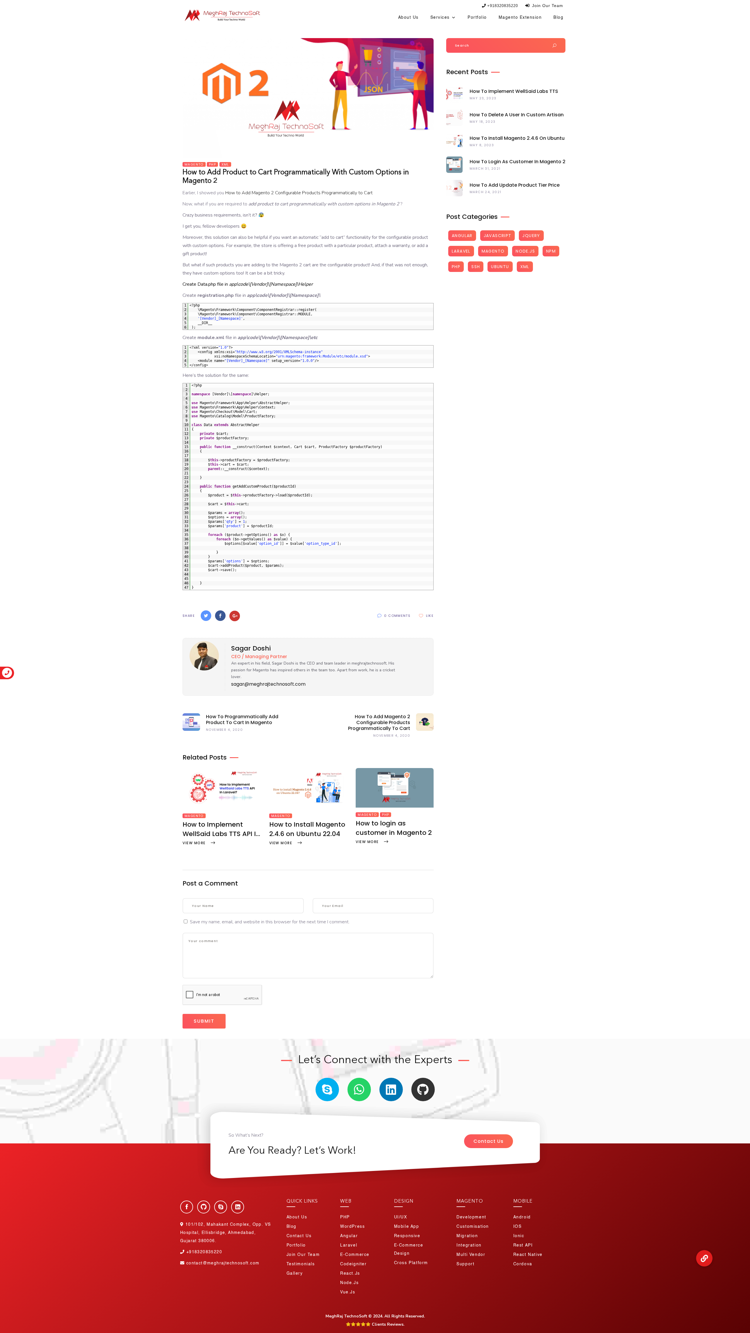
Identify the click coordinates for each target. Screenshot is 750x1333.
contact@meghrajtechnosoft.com (222, 1263)
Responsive (407, 1236)
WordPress (352, 1227)
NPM (551, 251)
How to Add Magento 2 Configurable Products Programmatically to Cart (299, 193)
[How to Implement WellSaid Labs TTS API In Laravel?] (221, 807)
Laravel (461, 251)
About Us (408, 18)
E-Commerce (354, 1255)
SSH (475, 267)
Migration (467, 1236)
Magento (194, 164)
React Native (528, 1255)
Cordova (522, 1264)
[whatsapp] (359, 1089)
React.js (350, 1273)
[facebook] (186, 1207)
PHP (212, 164)
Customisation (472, 1227)
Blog (558, 18)
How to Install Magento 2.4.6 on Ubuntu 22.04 (307, 829)
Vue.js (347, 1292)
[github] (423, 1089)
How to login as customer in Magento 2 (394, 828)
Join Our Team (547, 5)
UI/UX (400, 1217)
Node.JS (525, 251)
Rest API (523, 1245)
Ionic (518, 1236)
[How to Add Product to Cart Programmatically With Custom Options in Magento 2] (202, 669)
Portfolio (477, 18)
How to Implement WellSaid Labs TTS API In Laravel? (221, 829)
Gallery (295, 1273)
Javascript (498, 236)
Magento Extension (520, 18)
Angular (462, 236)
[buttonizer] (704, 1258)
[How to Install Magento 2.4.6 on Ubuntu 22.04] (308, 807)
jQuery (531, 236)
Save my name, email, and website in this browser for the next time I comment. (270, 922)
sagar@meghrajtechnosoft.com (268, 684)
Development (471, 1217)
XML (225, 164)
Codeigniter (353, 1264)
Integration (469, 1245)
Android (522, 1217)
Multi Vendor (470, 1255)
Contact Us (488, 1141)
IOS (517, 1227)
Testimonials (301, 1264)
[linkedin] (391, 1089)
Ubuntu (500, 267)
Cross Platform (411, 1263)
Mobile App (406, 1227)
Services (440, 18)
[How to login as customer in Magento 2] (395, 806)
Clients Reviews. (387, 1324)
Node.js (349, 1283)
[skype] (327, 1089)
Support (465, 1264)
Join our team (303, 1255)
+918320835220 (502, 6)
